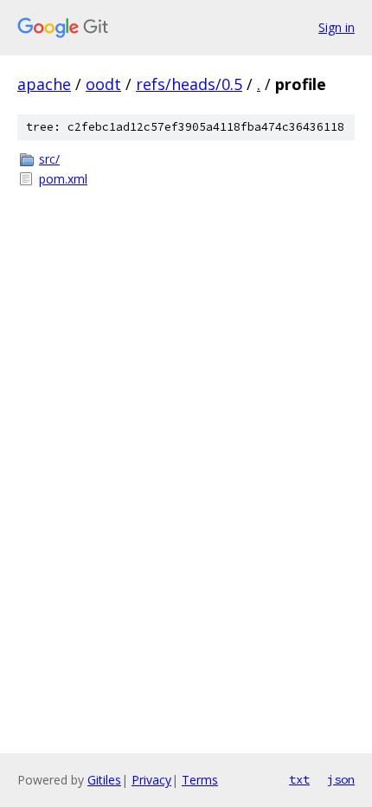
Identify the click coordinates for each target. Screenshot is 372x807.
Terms (200, 779)
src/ (49, 159)
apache (44, 84)
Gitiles (104, 779)
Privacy (151, 779)
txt (299, 779)
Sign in (336, 27)
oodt (103, 84)
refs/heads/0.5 (189, 84)
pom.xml (63, 179)
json (341, 779)
